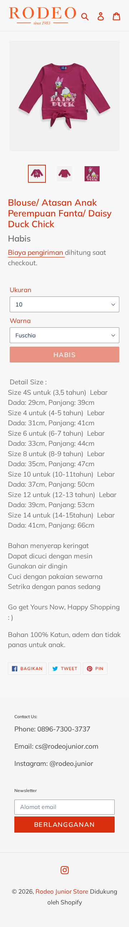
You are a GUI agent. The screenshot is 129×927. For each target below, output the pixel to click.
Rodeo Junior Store (61, 891)
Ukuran (21, 290)
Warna (20, 321)
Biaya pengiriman (36, 252)
